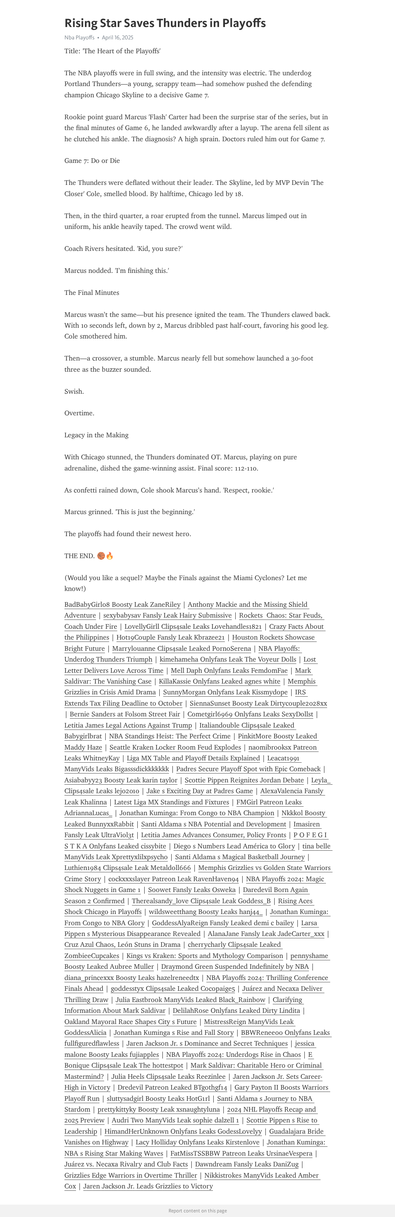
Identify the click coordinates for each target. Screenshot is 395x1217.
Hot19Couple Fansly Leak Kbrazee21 (170, 637)
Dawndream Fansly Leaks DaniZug (247, 1164)
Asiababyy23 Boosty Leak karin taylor (120, 780)
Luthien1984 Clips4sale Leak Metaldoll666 (127, 867)
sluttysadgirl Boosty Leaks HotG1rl (158, 1098)
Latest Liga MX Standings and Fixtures (171, 802)
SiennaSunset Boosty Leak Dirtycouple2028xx (258, 703)
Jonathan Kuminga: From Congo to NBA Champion (197, 813)
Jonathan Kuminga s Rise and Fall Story (174, 1032)
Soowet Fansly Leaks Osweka (192, 889)
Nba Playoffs (79, 37)
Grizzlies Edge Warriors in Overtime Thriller (130, 1175)
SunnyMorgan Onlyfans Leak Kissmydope (225, 692)
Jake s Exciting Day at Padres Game (200, 791)
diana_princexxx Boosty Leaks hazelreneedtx (131, 977)
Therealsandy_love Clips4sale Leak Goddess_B (201, 901)
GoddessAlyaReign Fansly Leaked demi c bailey (223, 923)
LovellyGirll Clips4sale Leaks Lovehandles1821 (193, 626)
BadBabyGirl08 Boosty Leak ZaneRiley (122, 604)
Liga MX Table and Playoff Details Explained (193, 758)
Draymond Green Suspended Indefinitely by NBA (235, 966)
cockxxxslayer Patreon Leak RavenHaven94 (173, 879)
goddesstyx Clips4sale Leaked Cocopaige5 (173, 988)
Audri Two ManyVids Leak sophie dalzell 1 (175, 1120)
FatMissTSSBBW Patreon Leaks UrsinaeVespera (241, 1153)
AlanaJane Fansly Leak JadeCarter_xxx (266, 933)
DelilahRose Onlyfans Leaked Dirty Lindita (236, 1010)
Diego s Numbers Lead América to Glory (234, 846)
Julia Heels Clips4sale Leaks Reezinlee (168, 1076)
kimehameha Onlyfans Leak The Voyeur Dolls (228, 659)
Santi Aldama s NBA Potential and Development (213, 824)
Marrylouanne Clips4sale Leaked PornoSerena (181, 648)
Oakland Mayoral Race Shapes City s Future (130, 1021)
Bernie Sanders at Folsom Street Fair (125, 714)
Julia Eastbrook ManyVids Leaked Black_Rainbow (190, 999)
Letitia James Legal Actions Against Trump (128, 725)
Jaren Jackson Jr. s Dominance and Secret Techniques (207, 1043)
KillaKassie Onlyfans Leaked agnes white (219, 681)
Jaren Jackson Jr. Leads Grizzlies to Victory (148, 1186)
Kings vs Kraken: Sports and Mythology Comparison (205, 955)
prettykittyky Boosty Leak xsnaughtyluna (159, 1109)
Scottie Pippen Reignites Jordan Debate (244, 780)
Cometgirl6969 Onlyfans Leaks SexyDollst (250, 714)
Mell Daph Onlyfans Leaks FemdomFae (229, 670)
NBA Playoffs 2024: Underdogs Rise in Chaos (233, 1054)
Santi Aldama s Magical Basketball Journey (240, 857)
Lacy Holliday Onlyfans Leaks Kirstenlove (198, 1142)
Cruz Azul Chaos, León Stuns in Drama (122, 944)
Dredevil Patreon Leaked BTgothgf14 (172, 1087)
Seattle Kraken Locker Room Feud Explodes (175, 747)
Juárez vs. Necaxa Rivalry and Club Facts (126, 1164)
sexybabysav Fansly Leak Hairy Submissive (167, 615)
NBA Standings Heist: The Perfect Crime (170, 736)
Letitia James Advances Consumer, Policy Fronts (213, 835)
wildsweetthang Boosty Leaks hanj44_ (206, 911)
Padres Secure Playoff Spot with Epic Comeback (248, 769)
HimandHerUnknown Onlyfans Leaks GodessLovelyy (183, 1131)
